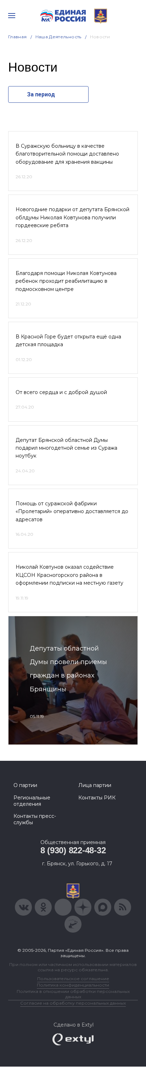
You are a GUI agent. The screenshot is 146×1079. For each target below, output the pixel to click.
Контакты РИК (97, 797)
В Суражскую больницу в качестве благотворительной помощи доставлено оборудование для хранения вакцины (67, 154)
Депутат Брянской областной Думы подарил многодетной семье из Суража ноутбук (66, 448)
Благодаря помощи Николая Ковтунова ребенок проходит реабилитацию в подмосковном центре (66, 281)
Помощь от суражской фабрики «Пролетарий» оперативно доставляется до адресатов (72, 511)
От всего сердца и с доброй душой (61, 392)
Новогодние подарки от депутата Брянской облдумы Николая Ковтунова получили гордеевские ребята (72, 217)
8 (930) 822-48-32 (73, 850)
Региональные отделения (31, 800)
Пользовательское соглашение (73, 978)
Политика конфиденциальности (73, 985)
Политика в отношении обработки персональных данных (73, 994)
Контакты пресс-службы (34, 819)
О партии (25, 785)
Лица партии (94, 785)
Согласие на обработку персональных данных (73, 1003)
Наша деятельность (58, 36)
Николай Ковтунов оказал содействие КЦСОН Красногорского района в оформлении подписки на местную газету (69, 575)
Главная (17, 36)
